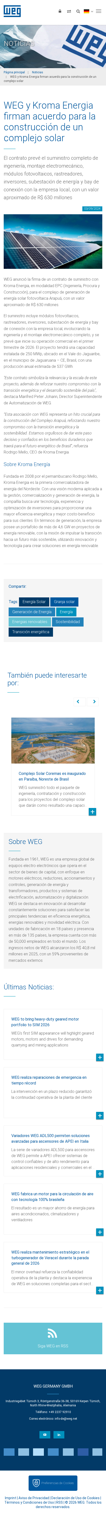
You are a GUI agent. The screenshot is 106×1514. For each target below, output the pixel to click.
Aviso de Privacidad (33, 1498)
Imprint (10, 1498)
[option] (53, 763)
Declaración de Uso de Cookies (75, 1498)
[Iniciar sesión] (60, 11)
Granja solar (64, 601)
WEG (10, 11)
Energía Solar (34, 601)
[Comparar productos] (69, 11)
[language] (88, 11)
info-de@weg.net (66, 1418)
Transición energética (30, 631)
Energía (66, 612)
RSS (59, 1502)
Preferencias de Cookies (57, 1483)
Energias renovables (29, 621)
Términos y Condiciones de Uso (29, 1502)
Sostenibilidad (68, 621)
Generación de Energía (32, 612)
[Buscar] (78, 11)
